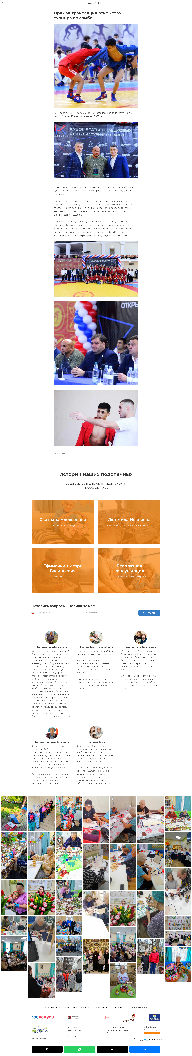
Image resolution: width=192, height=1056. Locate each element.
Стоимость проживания (76, 1033)
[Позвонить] (47, 1049)
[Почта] (112, 1049)
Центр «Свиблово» (75, 1028)
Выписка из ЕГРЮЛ (75, 1030)
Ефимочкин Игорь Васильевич (62, 568)
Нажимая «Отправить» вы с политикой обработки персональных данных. (62, 619)
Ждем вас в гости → (114, 1033)
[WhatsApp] (79, 1049)
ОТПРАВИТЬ (149, 613)
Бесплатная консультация (129, 568)
